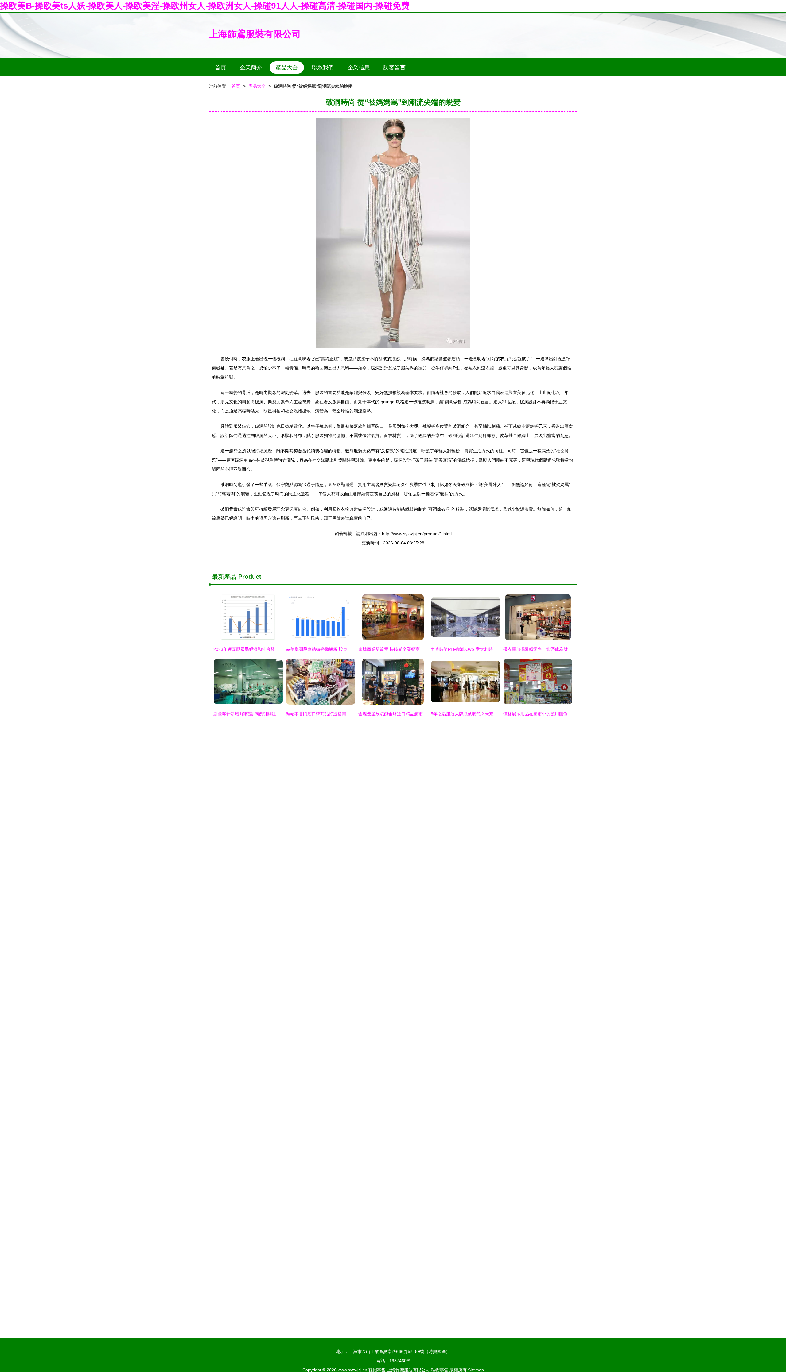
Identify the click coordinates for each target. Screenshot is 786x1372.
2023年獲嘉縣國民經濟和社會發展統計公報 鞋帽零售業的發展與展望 (279, 649)
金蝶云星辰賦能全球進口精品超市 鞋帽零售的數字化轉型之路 (417, 713)
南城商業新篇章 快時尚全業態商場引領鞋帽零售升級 (408, 649)
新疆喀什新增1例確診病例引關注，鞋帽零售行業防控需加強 (270, 713)
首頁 (220, 67)
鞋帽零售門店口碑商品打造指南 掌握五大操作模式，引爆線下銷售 (349, 713)
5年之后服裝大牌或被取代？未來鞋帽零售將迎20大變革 (484, 713)
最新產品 (224, 576)
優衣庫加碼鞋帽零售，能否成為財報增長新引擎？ (550, 649)
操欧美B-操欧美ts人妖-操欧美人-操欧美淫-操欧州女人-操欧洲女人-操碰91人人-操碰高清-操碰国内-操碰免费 (205, 5)
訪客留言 (394, 67)
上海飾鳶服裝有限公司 (255, 34)
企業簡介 (251, 67)
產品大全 (287, 67)
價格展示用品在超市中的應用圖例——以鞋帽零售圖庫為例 (559, 713)
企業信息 (359, 67)
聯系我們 (323, 67)
